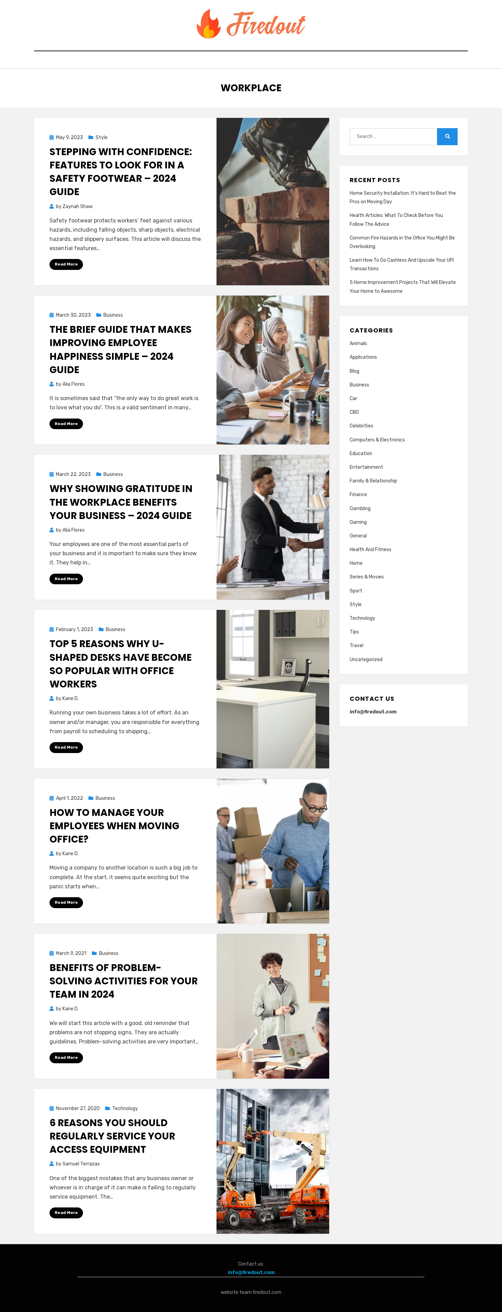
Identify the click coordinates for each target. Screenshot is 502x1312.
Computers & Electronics (377, 440)
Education (361, 453)
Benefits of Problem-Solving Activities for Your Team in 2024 (124, 981)
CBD (354, 412)
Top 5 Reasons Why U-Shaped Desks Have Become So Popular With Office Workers (121, 664)
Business (113, 315)
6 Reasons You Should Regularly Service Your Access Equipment (112, 1136)
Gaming (358, 522)
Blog (354, 371)
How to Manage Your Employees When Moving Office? (114, 826)
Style (102, 137)
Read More (66, 264)
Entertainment (366, 467)
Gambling (360, 508)
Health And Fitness (370, 549)
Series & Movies (367, 577)
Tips (354, 632)
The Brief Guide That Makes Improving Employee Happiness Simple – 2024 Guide (121, 350)
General (358, 536)
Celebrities (361, 426)
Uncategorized (366, 659)
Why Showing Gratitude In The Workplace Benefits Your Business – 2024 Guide (121, 502)
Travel (356, 645)
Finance (358, 494)
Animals (358, 343)
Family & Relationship (373, 481)
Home (356, 563)
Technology (125, 1108)
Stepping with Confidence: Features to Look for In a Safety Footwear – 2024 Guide (121, 172)
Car (353, 398)
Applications (363, 357)
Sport (356, 591)
